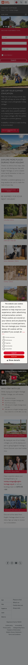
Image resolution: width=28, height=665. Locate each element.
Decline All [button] (14, 356)
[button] (14, 360)
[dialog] (14, 332)
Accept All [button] (14, 353)
